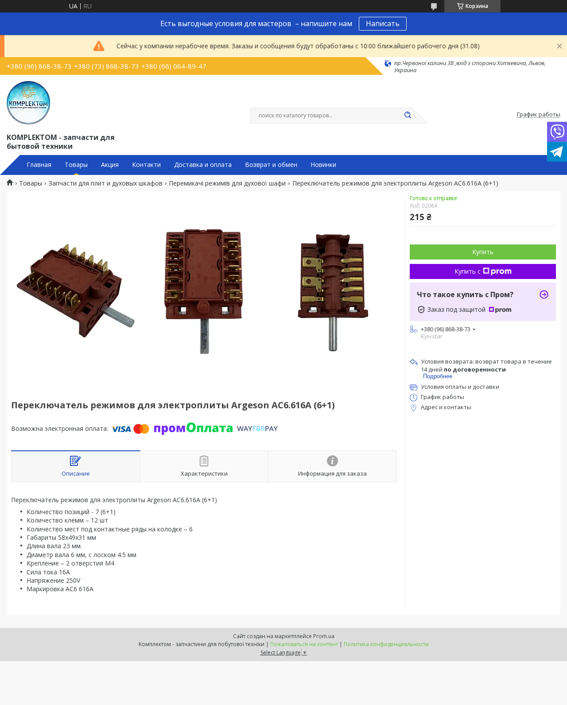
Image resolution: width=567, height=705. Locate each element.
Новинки (323, 165)
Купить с (467, 271)
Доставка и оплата (203, 165)
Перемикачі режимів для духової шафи (227, 183)
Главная (39, 165)
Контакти (146, 165)
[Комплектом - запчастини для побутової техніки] (28, 103)
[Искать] (407, 116)
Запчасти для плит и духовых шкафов (106, 183)
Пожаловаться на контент (304, 644)
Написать (383, 23)
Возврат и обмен (271, 165)
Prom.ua (323, 636)
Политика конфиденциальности (386, 644)
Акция (110, 165)
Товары (76, 165)
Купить (482, 252)
